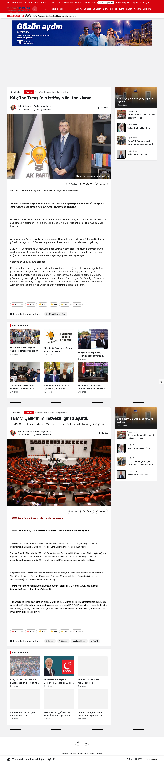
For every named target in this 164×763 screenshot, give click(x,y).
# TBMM (94, 641)
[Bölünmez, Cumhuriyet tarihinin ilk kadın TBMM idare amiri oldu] (93, 377)
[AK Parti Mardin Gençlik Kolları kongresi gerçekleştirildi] (93, 671)
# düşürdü (63, 641)
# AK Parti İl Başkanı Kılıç (55, 314)
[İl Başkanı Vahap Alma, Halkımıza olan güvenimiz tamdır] (93, 344)
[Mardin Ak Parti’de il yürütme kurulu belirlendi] (59, 344)
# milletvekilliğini (79, 641)
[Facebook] (78, 743)
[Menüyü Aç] (34, 8)
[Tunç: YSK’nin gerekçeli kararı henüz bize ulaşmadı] (136, 141)
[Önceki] (26, 16)
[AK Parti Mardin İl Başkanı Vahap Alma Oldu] (25, 704)
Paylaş (154, 759)
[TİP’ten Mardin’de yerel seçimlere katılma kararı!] (25, 377)
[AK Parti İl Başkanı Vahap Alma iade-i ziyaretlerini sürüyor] (93, 704)
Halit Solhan (23, 106)
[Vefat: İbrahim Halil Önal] (136, 127)
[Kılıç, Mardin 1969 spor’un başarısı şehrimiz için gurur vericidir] (25, 671)
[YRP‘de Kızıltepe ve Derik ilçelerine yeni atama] (59, 377)
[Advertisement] (82, 66)
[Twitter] (86, 743)
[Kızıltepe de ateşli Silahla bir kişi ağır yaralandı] (136, 114)
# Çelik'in (49, 641)
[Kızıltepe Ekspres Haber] (18, 8)
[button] (136, 759)
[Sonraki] (29, 16)
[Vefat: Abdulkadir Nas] (136, 154)
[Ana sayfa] (45, 9)
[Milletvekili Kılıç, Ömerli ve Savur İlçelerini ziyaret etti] (59, 704)
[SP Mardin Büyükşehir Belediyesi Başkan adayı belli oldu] (59, 671)
